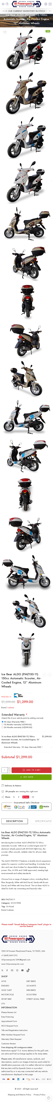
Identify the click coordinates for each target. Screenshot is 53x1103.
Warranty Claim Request (11, 1039)
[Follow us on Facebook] (7, 970)
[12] (26, 494)
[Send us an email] (12, 970)
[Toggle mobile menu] (3, 4)
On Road (10, 906)
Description (14, 821)
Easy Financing (7, 1016)
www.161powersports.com (12, 964)
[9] (26, 378)
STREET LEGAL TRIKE (35, 999)
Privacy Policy (39, 1094)
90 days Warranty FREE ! (15, 721)
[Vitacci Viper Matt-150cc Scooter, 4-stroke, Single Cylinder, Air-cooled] (44, 675)
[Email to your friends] (33, 797)
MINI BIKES (31, 990)
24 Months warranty (18, 727)
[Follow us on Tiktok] (28, 970)
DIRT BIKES (31, 981)
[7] (26, 301)
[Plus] (8, 768)
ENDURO (5, 985)
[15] (26, 611)
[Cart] (50, 4)
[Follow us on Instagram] (17, 970)
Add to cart (33, 770)
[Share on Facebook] (19, 797)
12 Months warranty (18, 724)
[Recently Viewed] (49, 1098)
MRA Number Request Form (13, 1034)
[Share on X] (14, 797)
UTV (3, 1003)
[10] (26, 417)
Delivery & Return (12, 785)
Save (27, 797)
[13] (26, 533)
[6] (26, 262)
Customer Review (8, 1043)
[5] (26, 223)
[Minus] (8, 771)
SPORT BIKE (6, 999)
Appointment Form (9, 1021)
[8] (26, 339)
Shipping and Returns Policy (19, 1094)
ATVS (3, 981)
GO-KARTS (31, 985)
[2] (26, 137)
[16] (26, 649)
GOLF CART (6, 990)
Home (20, 27)
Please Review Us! (9, 1012)
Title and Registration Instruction (14, 1030)
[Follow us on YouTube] (22, 970)
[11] (26, 456)
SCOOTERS (30, 27)
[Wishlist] (5, 32)
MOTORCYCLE (7, 994)
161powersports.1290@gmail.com (15, 959)
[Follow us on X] (2, 970)
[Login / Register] (45, 4)
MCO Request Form (9, 1025)
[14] (26, 572)
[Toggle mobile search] (7, 4)
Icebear (10, 707)
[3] (26, 182)
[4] (26, 49)
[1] (26, 93)
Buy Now (28, 777)
